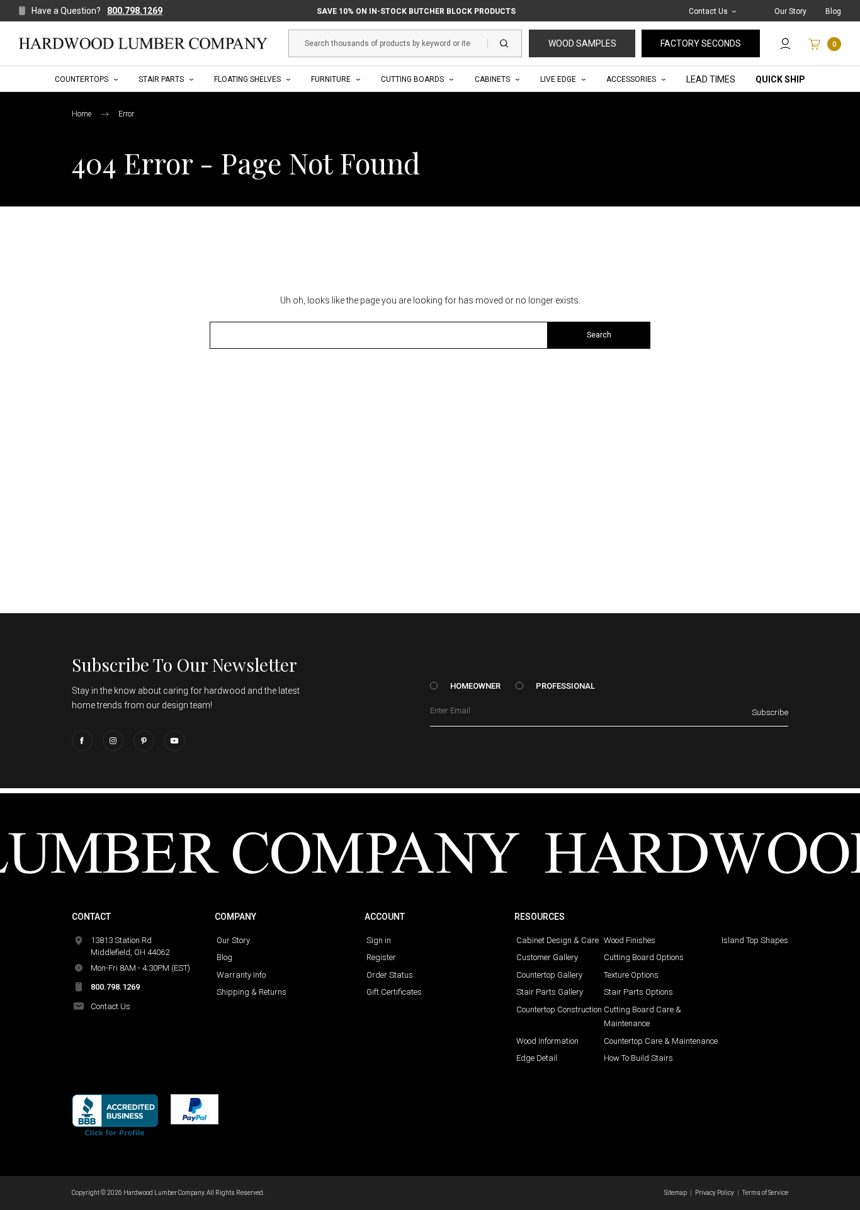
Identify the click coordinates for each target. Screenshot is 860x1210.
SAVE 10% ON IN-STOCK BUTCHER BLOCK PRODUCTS (416, 11)
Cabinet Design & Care (557, 940)
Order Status (389, 975)
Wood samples (582, 43)
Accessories (631, 79)
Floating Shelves (247, 79)
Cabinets (492, 79)
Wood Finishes (629, 940)
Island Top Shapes (754, 940)
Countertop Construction (559, 1009)
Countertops (81, 79)
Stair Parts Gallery (549, 992)
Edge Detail (536, 1058)
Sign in (378, 940)
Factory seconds (700, 43)
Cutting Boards (412, 79)
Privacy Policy (714, 1192)
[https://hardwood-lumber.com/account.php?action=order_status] (785, 43)
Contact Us (708, 11)
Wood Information (547, 1041)
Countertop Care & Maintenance (661, 1041)
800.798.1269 (134, 11)
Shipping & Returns (251, 992)
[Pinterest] (143, 740)
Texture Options (631, 975)
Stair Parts (161, 79)
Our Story (790, 11)
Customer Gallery (547, 957)
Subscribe (770, 712)
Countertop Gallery (549, 975)
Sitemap (675, 1192)
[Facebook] (82, 740)
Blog (833, 11)
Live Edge (558, 79)
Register (381, 957)
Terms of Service (765, 1192)
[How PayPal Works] (194, 1109)
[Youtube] (174, 740)
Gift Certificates (394, 992)
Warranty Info (241, 975)
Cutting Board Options (644, 957)
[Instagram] (113, 740)
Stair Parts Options (638, 992)
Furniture (331, 79)
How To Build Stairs (638, 1058)
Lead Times (710, 79)
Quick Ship (780, 79)
